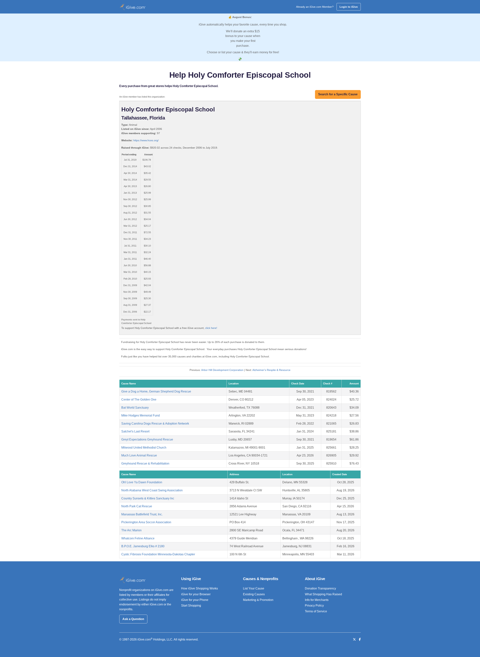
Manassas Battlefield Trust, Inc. (142, 514)
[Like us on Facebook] (360, 639)
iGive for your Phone (194, 599)
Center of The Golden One (138, 399)
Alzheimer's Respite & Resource (271, 369)
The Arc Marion (131, 530)
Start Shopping (191, 605)
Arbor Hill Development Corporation (222, 369)
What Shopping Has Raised (323, 594)
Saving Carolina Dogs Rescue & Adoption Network (155, 423)
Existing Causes (254, 594)
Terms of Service (316, 611)
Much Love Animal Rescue (139, 455)
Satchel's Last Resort (135, 431)
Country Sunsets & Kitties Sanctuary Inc (147, 498)
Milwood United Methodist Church (143, 447)
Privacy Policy (314, 605)
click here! (211, 327)
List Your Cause (253, 588)
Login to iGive (349, 6)
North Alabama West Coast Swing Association (152, 490)
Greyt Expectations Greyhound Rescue (147, 439)
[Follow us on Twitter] (354, 639)
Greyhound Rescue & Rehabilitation (145, 463)
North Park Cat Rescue (136, 506)
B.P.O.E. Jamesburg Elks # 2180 (142, 546)
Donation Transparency (320, 588)
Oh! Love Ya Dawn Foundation (141, 482)
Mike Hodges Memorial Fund (140, 415)
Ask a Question (133, 619)
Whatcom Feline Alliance (137, 538)
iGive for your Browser (196, 594)
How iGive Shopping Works (199, 588)
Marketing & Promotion (258, 599)
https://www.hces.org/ (146, 140)
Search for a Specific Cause (338, 94)
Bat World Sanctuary (135, 407)
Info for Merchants (316, 599)
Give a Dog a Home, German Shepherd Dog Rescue (156, 391)
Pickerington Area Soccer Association (146, 522)
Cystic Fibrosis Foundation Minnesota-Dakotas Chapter (158, 554)
